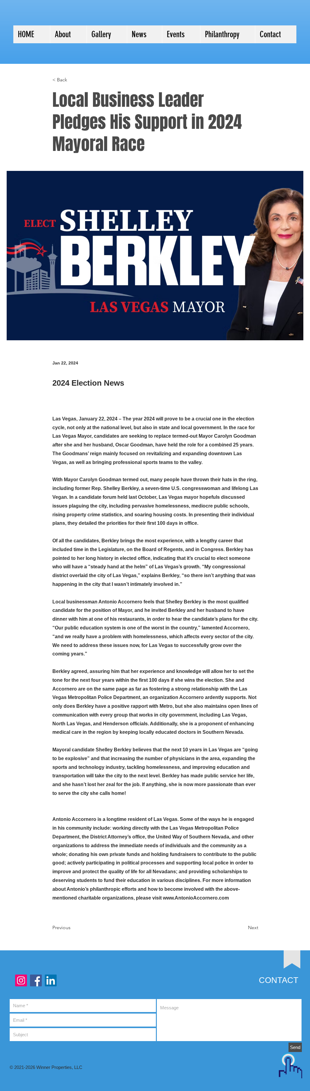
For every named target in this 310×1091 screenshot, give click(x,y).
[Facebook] (36, 980)
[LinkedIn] (51, 980)
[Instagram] (21, 980)
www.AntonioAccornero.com (196, 897)
